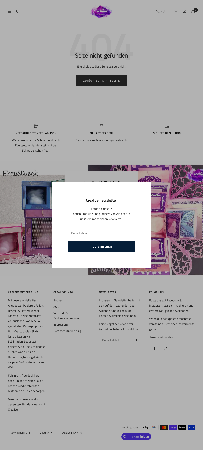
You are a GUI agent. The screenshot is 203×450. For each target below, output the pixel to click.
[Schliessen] (145, 188)
